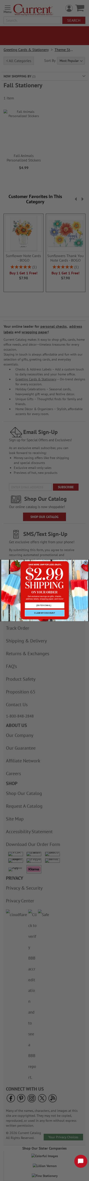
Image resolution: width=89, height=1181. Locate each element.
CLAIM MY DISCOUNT (44, 613)
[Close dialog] (86, 563)
